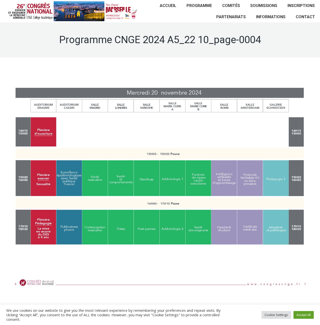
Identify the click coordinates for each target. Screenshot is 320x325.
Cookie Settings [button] (276, 315)
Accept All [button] (303, 315)
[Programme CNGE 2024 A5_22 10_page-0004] (160, 182)
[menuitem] (168, 5)
